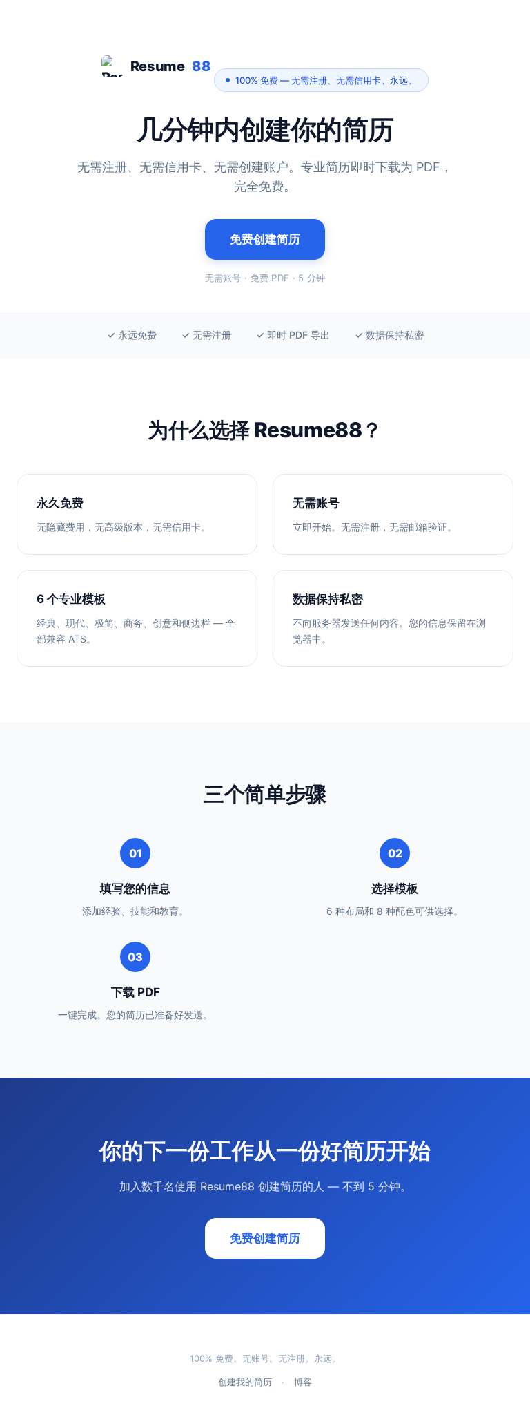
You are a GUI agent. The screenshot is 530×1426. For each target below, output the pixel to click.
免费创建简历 (265, 239)
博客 (303, 1381)
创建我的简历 (245, 1381)
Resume (170, 66)
